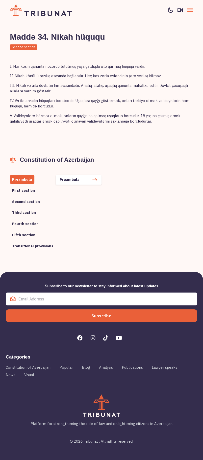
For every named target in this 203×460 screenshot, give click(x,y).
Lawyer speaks (164, 367)
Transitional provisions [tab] (32, 246)
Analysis (106, 367)
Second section (23, 47)
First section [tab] (23, 190)
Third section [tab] (24, 212)
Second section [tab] (26, 201)
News (10, 374)
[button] (190, 10)
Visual (29, 374)
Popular (66, 367)
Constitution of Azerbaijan (28, 367)
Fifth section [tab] (23, 234)
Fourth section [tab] (25, 223)
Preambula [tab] (22, 179)
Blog (86, 367)
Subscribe (102, 315)
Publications (132, 367)
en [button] (180, 10)
